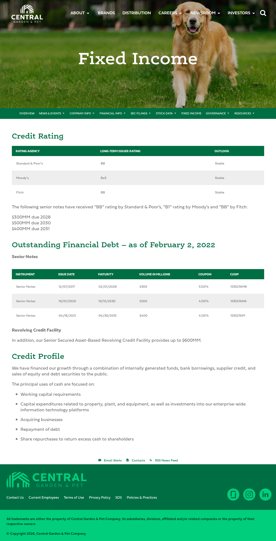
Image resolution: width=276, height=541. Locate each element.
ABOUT (78, 13)
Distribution (136, 13)
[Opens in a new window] (266, 497)
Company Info (80, 113)
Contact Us (15, 497)
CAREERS (167, 13)
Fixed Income (191, 113)
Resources (242, 113)
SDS (118, 497)
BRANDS (106, 13)
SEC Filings (139, 113)
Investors (239, 13)
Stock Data (164, 113)
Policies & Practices (142, 497)
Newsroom (203, 13)
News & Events (50, 113)
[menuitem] (106, 13)
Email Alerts (113, 460)
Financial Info (111, 113)
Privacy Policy (99, 497)
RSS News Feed (166, 460)
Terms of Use (74, 497)
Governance (216, 113)
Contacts (138, 460)
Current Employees (44, 497)
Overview (26, 113)
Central (21, 10)
